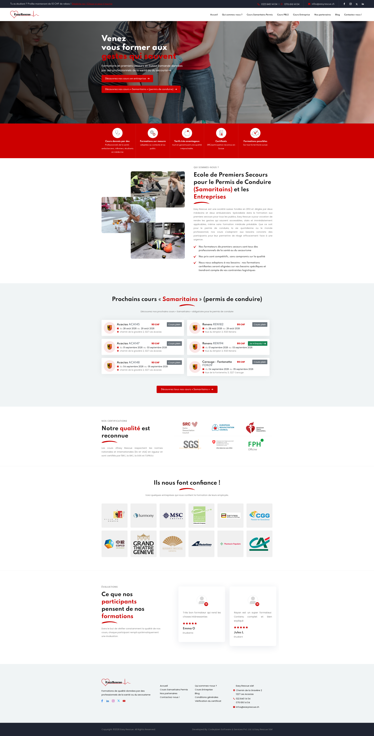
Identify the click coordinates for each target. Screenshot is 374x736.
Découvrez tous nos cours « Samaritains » (185, 389)
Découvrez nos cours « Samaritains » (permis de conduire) (139, 89)
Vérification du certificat (208, 700)
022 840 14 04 (269, 4)
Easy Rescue (127, 729)
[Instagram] (113, 701)
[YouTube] (124, 701)
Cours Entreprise (301, 15)
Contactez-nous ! (353, 15)
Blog (337, 15)
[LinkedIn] (107, 701)
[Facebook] (102, 701)
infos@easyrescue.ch (323, 4)
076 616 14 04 (291, 4)
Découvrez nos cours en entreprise (126, 78)
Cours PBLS (283, 15)
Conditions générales (206, 697)
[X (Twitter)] (118, 701)
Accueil (214, 15)
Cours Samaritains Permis (260, 15)
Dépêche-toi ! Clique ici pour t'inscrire (92, 4)
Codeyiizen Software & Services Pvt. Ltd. (230, 729)
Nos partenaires (322, 15)
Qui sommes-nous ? (232, 15)
